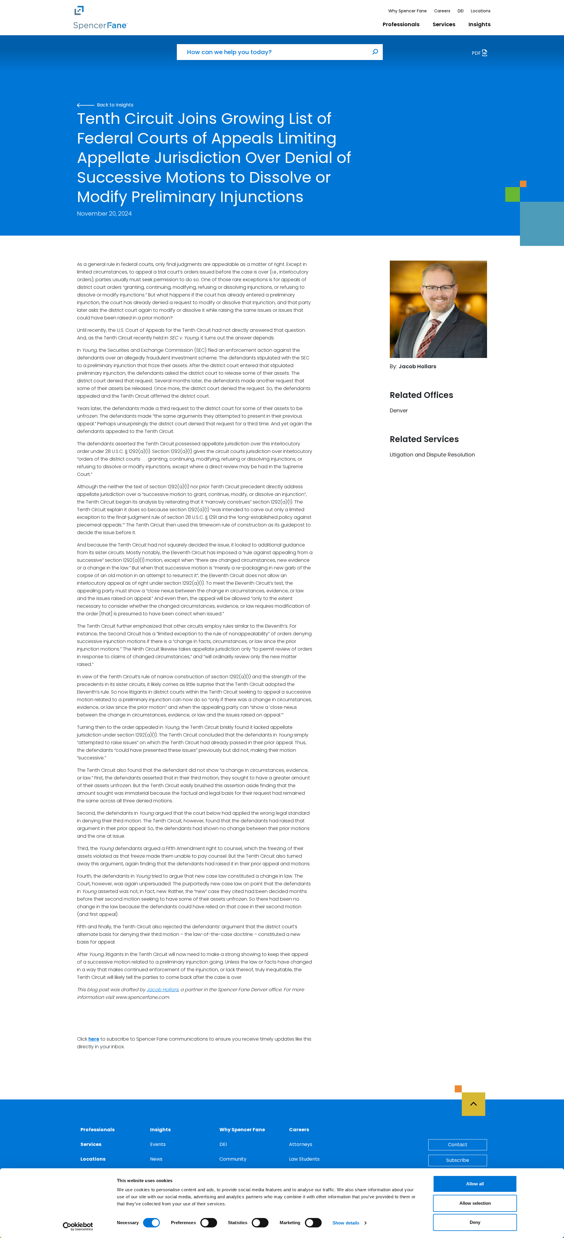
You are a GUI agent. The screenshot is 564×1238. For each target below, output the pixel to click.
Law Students (304, 1159)
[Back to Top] (476, 1100)
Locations (481, 11)
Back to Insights (114, 104)
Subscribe (457, 1160)
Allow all (475, 1183)
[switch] (208, 1222)
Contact (457, 1144)
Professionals (401, 24)
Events (158, 1144)
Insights (480, 24)
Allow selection (475, 1203)
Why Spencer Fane (407, 11)
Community (232, 1159)
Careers (442, 11)
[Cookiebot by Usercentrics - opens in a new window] (78, 1226)
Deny (475, 1222)
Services (444, 24)
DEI (461, 11)
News (156, 1159)
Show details (346, 1222)
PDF (477, 53)
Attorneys (300, 1144)
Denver (399, 410)
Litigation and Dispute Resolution (432, 454)
